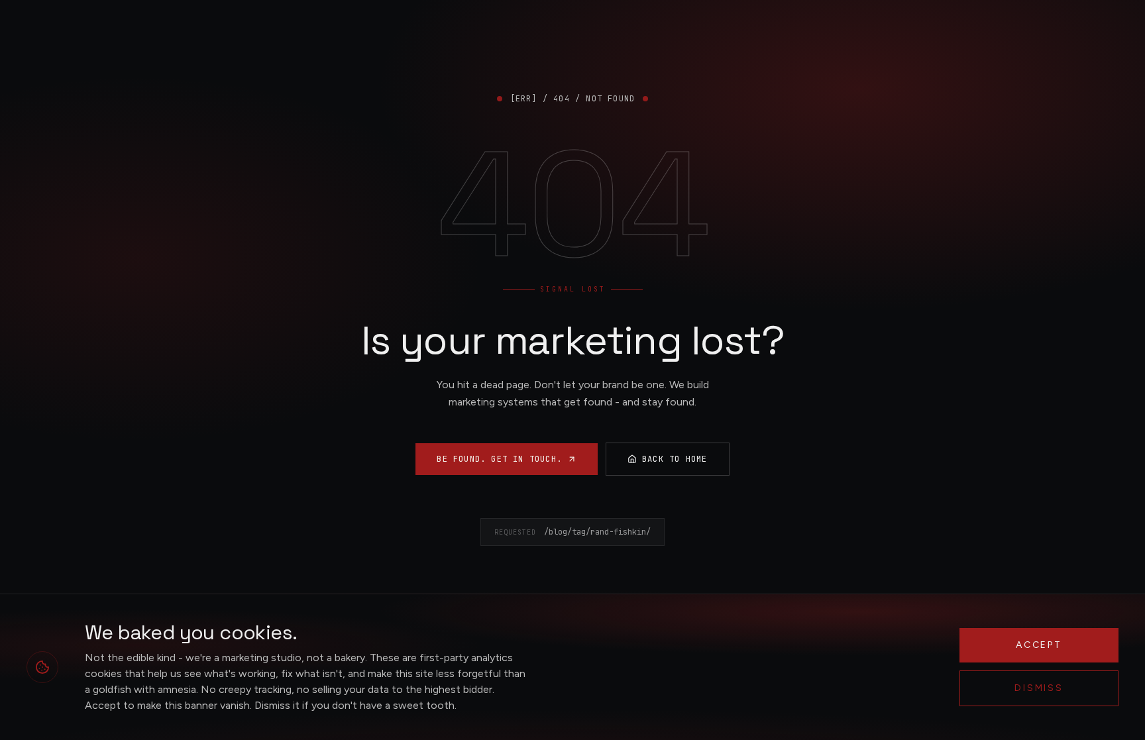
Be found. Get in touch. (499, 459)
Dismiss (1038, 688)
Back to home (674, 459)
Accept (1039, 645)
